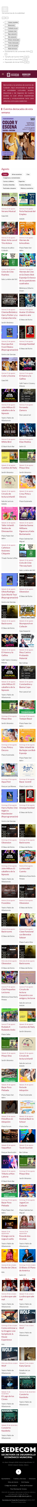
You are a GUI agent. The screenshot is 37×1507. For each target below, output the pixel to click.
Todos (5, 174)
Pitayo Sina (24, 467)
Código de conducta (11, 1485)
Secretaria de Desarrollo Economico (14, 1500)
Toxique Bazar (25, 718)
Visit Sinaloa (25, 1482)
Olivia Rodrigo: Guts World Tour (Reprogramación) (9, 594)
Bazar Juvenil (25, 781)
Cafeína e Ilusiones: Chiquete (5, 550)
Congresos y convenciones (11, 178)
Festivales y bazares (9, 188)
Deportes (22, 181)
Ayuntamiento (5, 1478)
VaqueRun (6, 1147)
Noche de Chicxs (9, 1267)
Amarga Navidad (27, 344)
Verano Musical (8, 211)
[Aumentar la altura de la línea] (26, 60)
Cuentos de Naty (9, 467)
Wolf (21, 1328)
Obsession (24, 591)
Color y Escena (8, 375)
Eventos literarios (25, 185)
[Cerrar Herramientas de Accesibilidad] (7, 18)
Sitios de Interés (13, 1482)
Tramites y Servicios (19, 1478)
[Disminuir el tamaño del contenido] (31, 52)
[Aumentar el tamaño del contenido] (6, 54)
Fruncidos (5, 903)
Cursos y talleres (8, 181)
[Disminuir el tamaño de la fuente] (25, 57)
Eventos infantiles (9, 185)
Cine (28, 174)
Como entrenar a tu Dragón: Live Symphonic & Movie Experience (9, 1334)
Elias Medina (25, 441)
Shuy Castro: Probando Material (25, 655)
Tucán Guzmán (26, 1147)
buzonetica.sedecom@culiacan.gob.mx (18, 1496)
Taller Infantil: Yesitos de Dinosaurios (7, 528)
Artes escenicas (17, 174)
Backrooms (6, 623)
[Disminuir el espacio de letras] (25, 62)
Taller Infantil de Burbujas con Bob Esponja (27, 750)
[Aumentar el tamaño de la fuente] (28, 57)
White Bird (6, 441)
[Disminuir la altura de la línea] (23, 60)
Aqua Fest (6, 781)
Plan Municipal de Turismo (18, 1489)
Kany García (24, 1365)
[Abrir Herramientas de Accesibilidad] (5, 9)
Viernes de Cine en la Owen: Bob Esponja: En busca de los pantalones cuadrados (27, 277)
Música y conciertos (27, 188)
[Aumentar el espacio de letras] (28, 62)
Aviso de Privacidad (26, 1485)
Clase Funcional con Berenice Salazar (26, 934)
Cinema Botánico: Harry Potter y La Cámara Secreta (9, 315)
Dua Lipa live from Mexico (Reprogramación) (9, 347)
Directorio (32, 1478)
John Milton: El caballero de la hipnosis (8, 410)
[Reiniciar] (3, 18)
